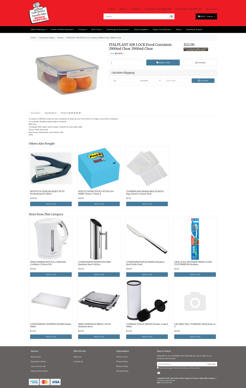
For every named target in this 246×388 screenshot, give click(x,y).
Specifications (51, 113)
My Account (211, 9)
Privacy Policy (122, 361)
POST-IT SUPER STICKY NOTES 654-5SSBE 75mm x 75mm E (96, 192)
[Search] (172, 16)
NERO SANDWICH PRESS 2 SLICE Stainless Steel (94, 325)
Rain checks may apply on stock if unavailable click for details (196, 49)
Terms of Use (122, 357)
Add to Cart (164, 62)
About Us (123, 9)
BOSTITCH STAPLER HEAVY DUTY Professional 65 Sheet (47, 192)
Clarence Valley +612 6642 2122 (188, 9)
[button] (200, 62)
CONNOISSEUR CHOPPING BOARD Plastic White (50, 325)
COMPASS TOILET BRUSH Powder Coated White (147, 325)
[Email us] (158, 373)
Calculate (204, 80)
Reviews (64, 113)
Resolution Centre (38, 361)
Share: (112, 53)
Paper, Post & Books (161, 29)
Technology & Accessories (117, 29)
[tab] (36, 112)
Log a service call (38, 366)
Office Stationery (38, 29)
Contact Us (136, 9)
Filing (178, 29)
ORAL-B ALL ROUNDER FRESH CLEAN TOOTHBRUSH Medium (193, 263)
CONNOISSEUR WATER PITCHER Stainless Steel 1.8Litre (94, 263)
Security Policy (122, 371)
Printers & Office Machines (62, 29)
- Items (206, 16)
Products (111, 9)
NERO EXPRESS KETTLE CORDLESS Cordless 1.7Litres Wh (48, 263)
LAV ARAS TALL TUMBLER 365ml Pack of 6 (194, 325)
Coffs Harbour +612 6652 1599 (158, 9)
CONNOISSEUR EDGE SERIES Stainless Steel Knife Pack (145, 263)
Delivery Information (39, 371)
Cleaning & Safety (193, 29)
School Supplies (140, 29)
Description (35, 113)
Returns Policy (122, 366)
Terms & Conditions (181, 368)
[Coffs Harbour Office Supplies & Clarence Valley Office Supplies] (39, 13)
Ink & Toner (96, 29)
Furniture (82, 29)
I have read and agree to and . (179, 368)
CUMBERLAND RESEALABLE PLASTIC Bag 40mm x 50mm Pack (145, 192)
